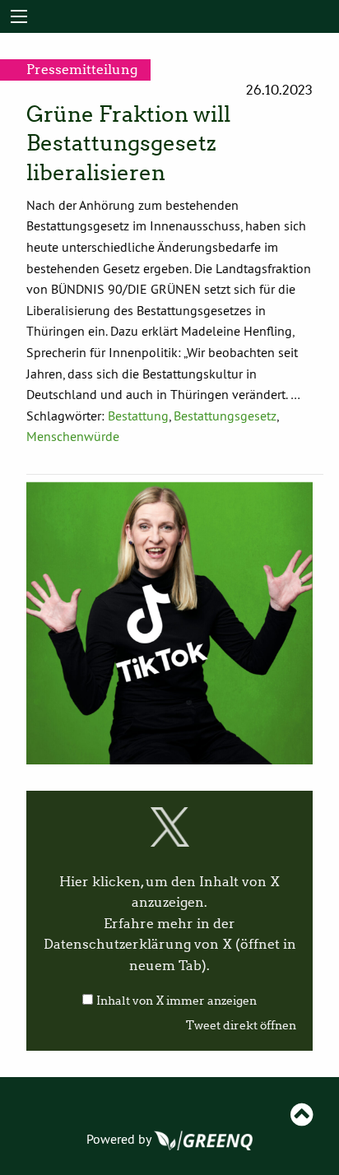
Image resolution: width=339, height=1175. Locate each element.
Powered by (120, 1139)
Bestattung (138, 415)
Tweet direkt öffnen (241, 1026)
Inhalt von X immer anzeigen (176, 1001)
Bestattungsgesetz (225, 415)
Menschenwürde (72, 436)
